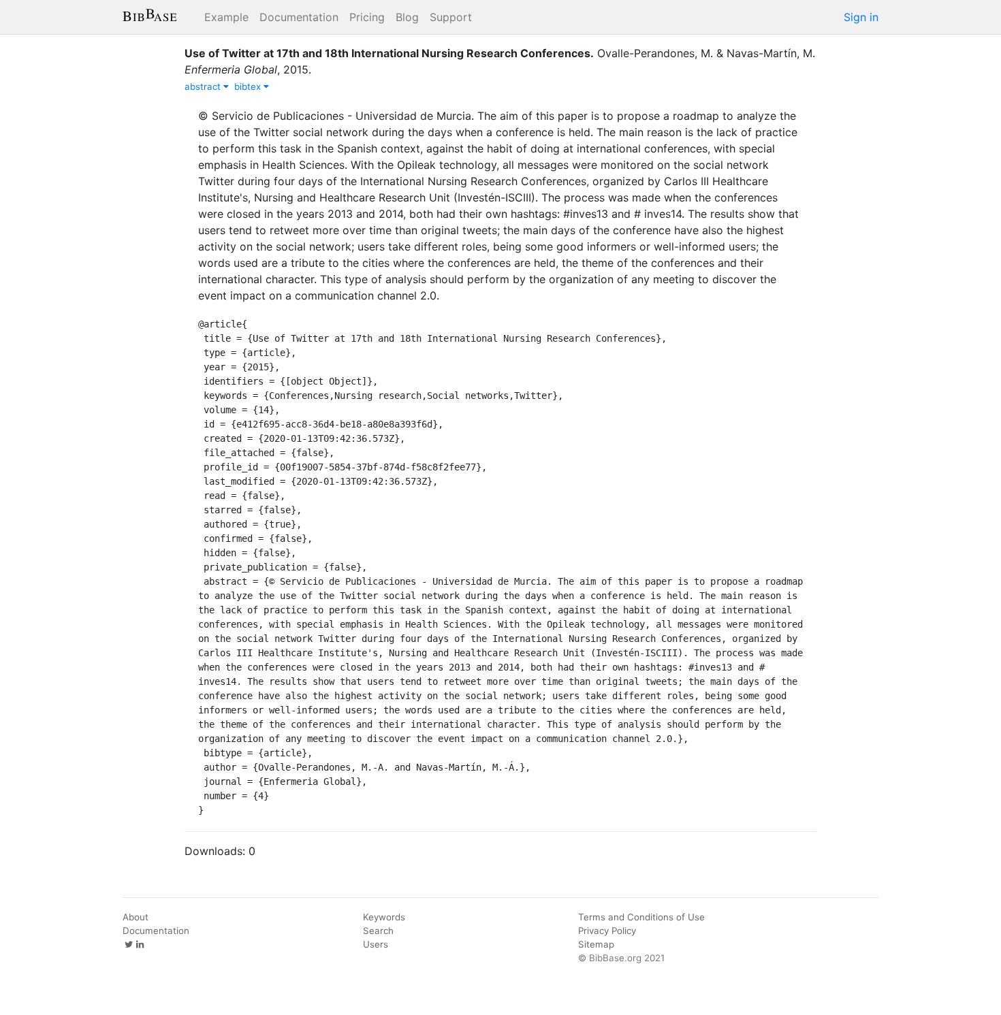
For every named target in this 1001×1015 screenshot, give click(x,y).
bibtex (249, 86)
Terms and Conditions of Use (641, 917)
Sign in (861, 17)
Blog (407, 17)
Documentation (298, 17)
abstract (204, 86)
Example (226, 17)
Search (378, 930)
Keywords (384, 917)
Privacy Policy (607, 930)
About (135, 917)
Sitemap (596, 944)
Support (451, 17)
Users (375, 944)
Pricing (367, 17)
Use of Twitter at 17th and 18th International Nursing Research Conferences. (389, 53)
